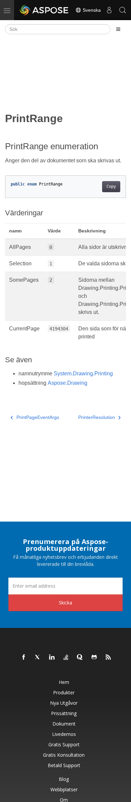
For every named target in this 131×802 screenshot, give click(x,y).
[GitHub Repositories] (94, 657)
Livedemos (64, 734)
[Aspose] (44, 10)
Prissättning (64, 713)
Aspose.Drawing (67, 383)
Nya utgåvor (64, 703)
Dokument (64, 723)
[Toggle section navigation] (118, 29)
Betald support (64, 765)
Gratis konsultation (64, 755)
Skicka (65, 602)
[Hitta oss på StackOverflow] (66, 657)
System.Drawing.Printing (83, 373)
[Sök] (122, 10)
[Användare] (109, 10)
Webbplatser (64, 789)
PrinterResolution (96, 417)
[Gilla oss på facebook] (23, 657)
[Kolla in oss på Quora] (80, 657)
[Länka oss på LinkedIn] (52, 657)
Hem (64, 682)
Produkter (64, 692)
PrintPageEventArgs (37, 417)
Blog (64, 779)
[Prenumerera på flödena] (108, 657)
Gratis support (64, 744)
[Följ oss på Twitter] (38, 657)
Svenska (91, 10)
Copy (111, 186)
